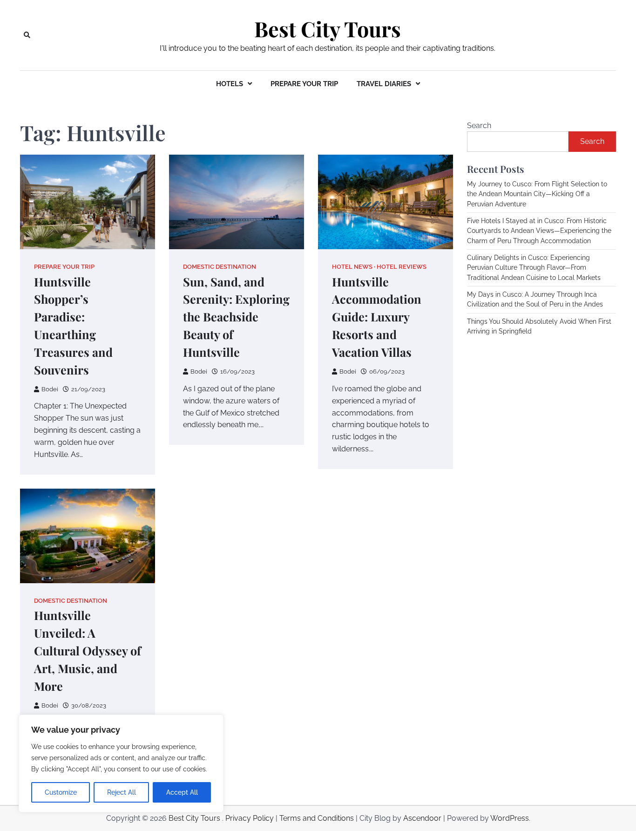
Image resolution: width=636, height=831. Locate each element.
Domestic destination (219, 266)
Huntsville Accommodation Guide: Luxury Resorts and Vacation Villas (376, 317)
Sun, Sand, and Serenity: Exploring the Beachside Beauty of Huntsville (236, 317)
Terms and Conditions (316, 818)
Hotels (229, 84)
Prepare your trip (304, 84)
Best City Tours (327, 28)
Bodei (49, 389)
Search (479, 125)
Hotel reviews (401, 266)
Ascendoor (422, 818)
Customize (61, 792)
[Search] (27, 35)
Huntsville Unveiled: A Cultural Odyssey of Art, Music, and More (87, 650)
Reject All (121, 792)
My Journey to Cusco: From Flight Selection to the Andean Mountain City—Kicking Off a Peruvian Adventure (537, 194)
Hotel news (352, 266)
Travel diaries (384, 84)
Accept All (182, 792)
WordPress (509, 818)
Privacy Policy (249, 818)
